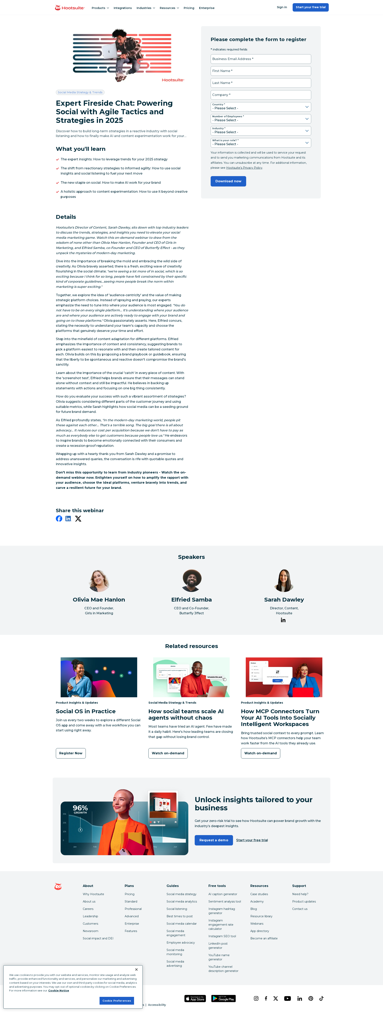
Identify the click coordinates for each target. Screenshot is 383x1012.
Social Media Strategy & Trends (80, 92)
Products (98, 8)
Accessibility (157, 1005)
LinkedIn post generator (218, 946)
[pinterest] (310, 998)
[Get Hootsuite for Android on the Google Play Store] (223, 998)
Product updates (304, 901)
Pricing (189, 8)
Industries (144, 8)
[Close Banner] (136, 969)
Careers (88, 909)
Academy (257, 901)
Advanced (132, 916)
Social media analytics (182, 901)
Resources (167, 8)
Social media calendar (182, 923)
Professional (133, 909)
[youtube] (287, 998)
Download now (228, 181)
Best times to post (180, 916)
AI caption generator (222, 894)
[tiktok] (321, 998)
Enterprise (206, 8)
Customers (90, 923)
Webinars (256, 923)
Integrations (123, 8)
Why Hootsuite (93, 894)
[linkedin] (68, 519)
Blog (253, 909)
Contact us (299, 909)
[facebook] (59, 519)
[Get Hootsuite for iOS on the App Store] (195, 998)
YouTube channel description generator (223, 969)
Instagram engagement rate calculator (220, 925)
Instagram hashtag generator (221, 911)
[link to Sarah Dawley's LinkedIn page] (283, 620)
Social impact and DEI (98, 938)
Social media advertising (175, 964)
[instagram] (256, 998)
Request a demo (213, 840)
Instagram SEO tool (222, 936)
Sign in (282, 7)
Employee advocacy (181, 942)
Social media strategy (181, 894)
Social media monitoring (175, 952)
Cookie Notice (58, 990)
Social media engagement (176, 933)
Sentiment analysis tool (224, 901)
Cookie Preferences (117, 1000)
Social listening (177, 909)
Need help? (300, 894)
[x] (275, 998)
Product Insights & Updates (77, 702)
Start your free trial (311, 7)
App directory (259, 931)
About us (89, 901)
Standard (131, 901)
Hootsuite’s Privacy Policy (244, 168)
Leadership (90, 916)
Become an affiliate (264, 938)
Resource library (261, 916)
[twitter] (78, 519)
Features (131, 931)
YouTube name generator (219, 957)
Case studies (259, 894)
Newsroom (90, 931)
